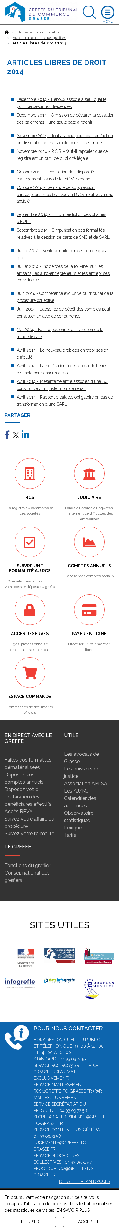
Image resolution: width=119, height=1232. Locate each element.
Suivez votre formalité (29, 833)
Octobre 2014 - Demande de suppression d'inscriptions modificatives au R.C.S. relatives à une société (65, 194)
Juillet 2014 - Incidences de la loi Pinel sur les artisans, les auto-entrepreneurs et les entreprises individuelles (63, 273)
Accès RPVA (19, 811)
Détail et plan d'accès (84, 1181)
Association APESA (85, 783)
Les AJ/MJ (76, 791)
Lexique (73, 828)
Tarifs (70, 835)
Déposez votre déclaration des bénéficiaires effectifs (28, 796)
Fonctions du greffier (27, 865)
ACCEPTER (89, 1221)
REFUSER (30, 1221)
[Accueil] (7, 32)
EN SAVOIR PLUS (73, 1210)
